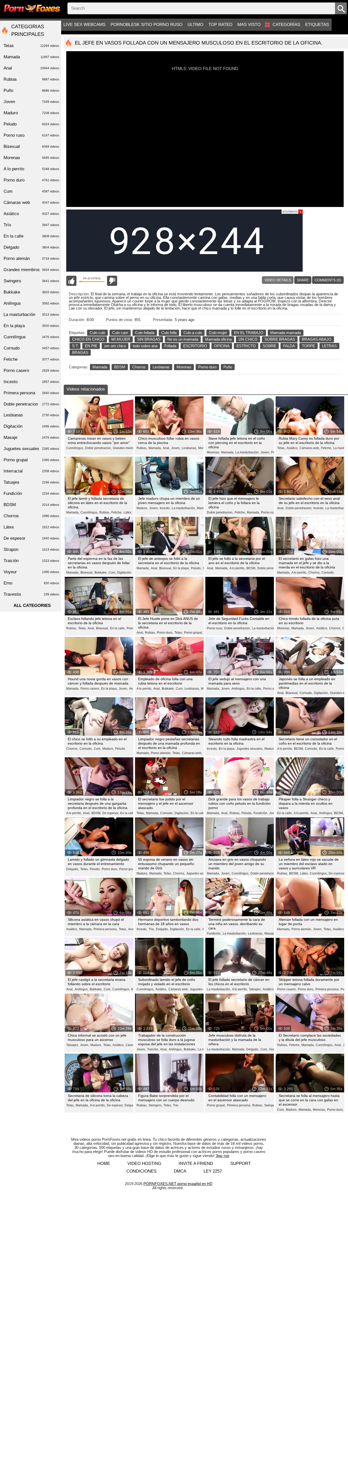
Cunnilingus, (75, 448)
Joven (31, 101)
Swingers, (155, 1105)
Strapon (31, 549)
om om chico (115, 346)
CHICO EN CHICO (88, 339)
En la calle (31, 236)
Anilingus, (238, 688)
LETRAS (329, 346)
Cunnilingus (31, 337)
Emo (31, 583)
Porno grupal (31, 459)
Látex (31, 527)
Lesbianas (161, 367)
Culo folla (169, 332)
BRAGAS (80, 352)
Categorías (286, 24)
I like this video (71, 281)
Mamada (99, 367)
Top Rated (220, 24)
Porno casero (31, 370)
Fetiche (31, 359)
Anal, (166, 448)
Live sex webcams (84, 24)
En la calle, (117, 628)
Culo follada (144, 332)
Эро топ (222, 1155)
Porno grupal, (193, 632)
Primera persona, (105, 929)
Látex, (128, 512)
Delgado (31, 247)
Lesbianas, (189, 448)
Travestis (31, 594)
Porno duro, (165, 632)
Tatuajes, (255, 989)
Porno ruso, (269, 512)
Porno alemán (31, 258)
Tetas (31, 45)
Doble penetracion (31, 404)
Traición (31, 560)
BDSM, (251, 568)
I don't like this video (112, 281)
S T (75, 346)
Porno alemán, (273, 688)
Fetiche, (326, 448)
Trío (175, 1105)
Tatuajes (31, 482)
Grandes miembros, (126, 448)
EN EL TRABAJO (248, 332)
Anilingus (31, 303)
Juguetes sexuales (31, 448)
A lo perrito (31, 168)
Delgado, (72, 869)
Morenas (184, 367)
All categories (32, 605)
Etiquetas (317, 24)
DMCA (180, 1171)
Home (103, 1163)
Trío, (152, 929)
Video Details (277, 280)
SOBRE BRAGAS (279, 339)
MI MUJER (120, 339)
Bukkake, (101, 572)
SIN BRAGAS (148, 339)
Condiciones (141, 1171)
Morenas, (213, 452)
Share (303, 280)
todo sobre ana (145, 346)
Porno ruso (31, 135)
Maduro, (142, 508)
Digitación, (321, 693)
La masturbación (31, 314)
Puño (227, 367)
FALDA (289, 346)
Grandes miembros (31, 269)
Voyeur (31, 571)
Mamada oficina (218, 339)
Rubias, (142, 448)
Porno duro (207, 367)
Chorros (139, 367)
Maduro (31, 112)
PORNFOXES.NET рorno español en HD (177, 1183)
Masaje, (269, 933)
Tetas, (281, 448)
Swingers (31, 281)
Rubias (31, 79)
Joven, (175, 448)
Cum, (112, 572)
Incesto (31, 381)
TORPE (308, 346)
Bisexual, (87, 572)
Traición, (153, 1049)
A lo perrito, (237, 568)
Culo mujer (218, 332)
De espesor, (110, 813)
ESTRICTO (246, 346)
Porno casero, (90, 688)
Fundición (31, 493)
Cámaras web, (310, 448)
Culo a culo (192, 332)
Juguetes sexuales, (249, 748)
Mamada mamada (285, 332)
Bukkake (31, 292)
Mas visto (249, 24)
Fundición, (260, 813)
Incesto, (165, 508)
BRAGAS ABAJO (316, 339)
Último (195, 24)
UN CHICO (248, 339)
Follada (170, 346)
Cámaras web (31, 202)
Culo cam (120, 332)
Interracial (31, 471)
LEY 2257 (213, 1171)
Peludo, (196, 568)
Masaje (31, 437)
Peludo (120, 748)
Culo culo (97, 332)
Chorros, (314, 572)
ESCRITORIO (195, 346)
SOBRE (269, 346)
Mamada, (155, 448)
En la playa (31, 325)
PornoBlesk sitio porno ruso (146, 24)
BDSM (119, 367)
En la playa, (181, 568)
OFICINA (222, 346)
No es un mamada (182, 339)
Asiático (31, 213)
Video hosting (144, 1163)
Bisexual (31, 146)
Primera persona (31, 393)
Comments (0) (328, 280)
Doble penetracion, (98, 448)
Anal (31, 68)
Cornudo (328, 572)
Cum (31, 191)
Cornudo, (306, 693)
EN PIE (91, 346)
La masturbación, (247, 452)
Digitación (124, 572)
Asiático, (292, 448)
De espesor (31, 538)
